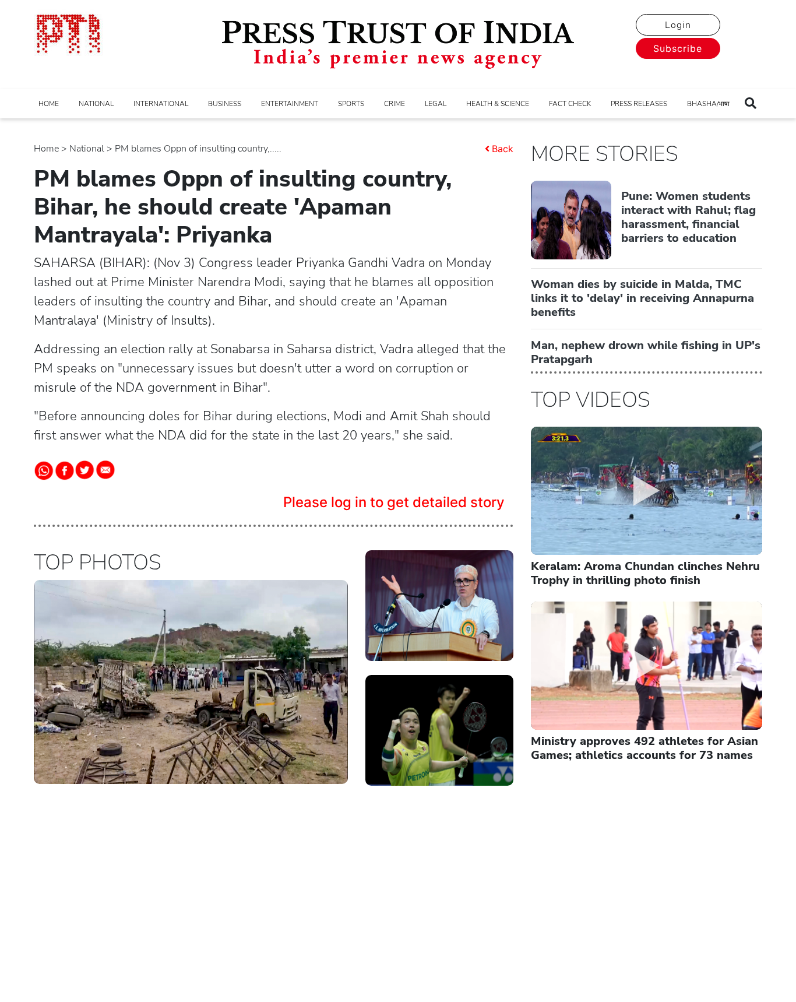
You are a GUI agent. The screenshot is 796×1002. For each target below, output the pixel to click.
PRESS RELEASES (639, 103)
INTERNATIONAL (160, 103)
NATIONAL (96, 103)
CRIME (394, 103)
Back (502, 148)
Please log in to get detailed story (394, 502)
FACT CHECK (570, 103)
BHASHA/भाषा (708, 103)
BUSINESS (224, 103)
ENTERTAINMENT (289, 103)
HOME (48, 103)
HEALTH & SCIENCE (497, 103)
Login (678, 25)
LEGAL (435, 103)
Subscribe (677, 48)
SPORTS (351, 103)
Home (46, 148)
